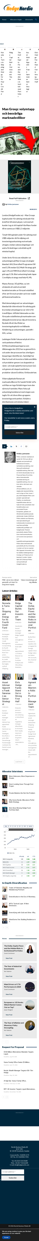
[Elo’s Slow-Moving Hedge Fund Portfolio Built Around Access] (4, 809)
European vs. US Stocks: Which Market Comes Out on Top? (13, 1004)
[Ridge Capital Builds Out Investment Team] (13, 49)
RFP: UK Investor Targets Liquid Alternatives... (20, 1089)
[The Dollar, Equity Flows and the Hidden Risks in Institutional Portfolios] (21, 49)
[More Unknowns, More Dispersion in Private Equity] (4, 777)
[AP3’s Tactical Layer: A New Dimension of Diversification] (4, 905)
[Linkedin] (11, 446)
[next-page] (7, 816)
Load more (18, 762)
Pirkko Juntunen (13, 204)
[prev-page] (3, 816)
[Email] (26, 446)
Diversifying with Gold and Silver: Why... (22, 913)
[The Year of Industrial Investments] (30, 969)
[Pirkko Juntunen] (4, 204)
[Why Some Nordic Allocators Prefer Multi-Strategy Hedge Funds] (4, 801)
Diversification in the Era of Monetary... (22, 897)
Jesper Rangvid (8, 1010)
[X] (16, 446)
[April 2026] (19, 176)
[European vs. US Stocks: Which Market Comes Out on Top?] (30, 1005)
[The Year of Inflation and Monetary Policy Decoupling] (30, 1025)
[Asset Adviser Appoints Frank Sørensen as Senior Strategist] (30, 49)
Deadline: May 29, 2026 (10, 1075)
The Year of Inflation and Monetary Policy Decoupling (14, 1025)
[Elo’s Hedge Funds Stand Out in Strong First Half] (19, 677)
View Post (9, 958)
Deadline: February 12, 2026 (12, 1083)
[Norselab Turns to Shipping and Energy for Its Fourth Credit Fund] (4, 49)
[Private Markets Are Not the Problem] (4, 793)
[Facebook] (21, 446)
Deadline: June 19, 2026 (10, 1065)
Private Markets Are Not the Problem (22, 793)
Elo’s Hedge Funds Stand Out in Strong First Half (18, 692)
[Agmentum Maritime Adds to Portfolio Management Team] (32, 677)
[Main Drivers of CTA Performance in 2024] (30, 987)
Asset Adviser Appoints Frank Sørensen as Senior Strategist (6, 693)
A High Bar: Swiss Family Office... (15, 1081)
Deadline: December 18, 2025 (12, 1092)
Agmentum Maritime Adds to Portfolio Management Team (32, 694)
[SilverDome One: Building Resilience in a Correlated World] (4, 921)
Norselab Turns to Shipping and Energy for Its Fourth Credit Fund (6, 615)
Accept (6, 1237)
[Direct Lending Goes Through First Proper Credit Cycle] (4, 785)
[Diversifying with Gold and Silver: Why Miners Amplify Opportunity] (4, 913)
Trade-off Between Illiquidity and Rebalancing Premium (20, 889)
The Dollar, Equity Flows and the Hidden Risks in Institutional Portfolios (19, 74)
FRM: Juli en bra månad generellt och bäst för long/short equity (10, 582)
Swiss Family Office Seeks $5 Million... (17, 1062)
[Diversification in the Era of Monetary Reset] (4, 897)
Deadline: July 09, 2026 (10, 1056)
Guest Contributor (9, 953)
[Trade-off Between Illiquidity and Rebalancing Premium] (4, 889)
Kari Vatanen (7, 971)
